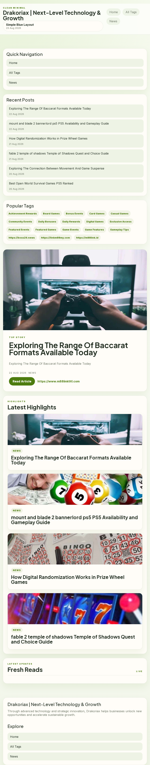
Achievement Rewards (23, 213)
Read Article (22, 381)
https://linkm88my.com (55, 237)
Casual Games (119, 213)
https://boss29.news (22, 237)
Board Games (51, 213)
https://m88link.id (87, 237)
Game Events (70, 229)
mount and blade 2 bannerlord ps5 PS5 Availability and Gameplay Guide (74, 519)
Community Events (20, 221)
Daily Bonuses (47, 221)
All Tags (131, 12)
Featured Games (45, 229)
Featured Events (19, 229)
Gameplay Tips (119, 229)
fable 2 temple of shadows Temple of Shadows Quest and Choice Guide (73, 639)
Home (113, 12)
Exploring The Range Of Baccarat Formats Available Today (71, 460)
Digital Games (95, 221)
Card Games (96, 213)
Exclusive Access (121, 221)
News (113, 21)
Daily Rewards (71, 221)
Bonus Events (74, 213)
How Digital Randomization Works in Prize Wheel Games (67, 579)
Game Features (94, 229)
